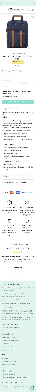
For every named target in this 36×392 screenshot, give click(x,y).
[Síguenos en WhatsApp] (21, 382)
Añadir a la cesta (18, 102)
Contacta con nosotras (8, 347)
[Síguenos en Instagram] (7, 382)
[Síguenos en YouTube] (16, 382)
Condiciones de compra (9, 331)
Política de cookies (7, 371)
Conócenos (5, 344)
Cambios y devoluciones (9, 337)
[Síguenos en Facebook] (2, 382)
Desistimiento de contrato (9, 361)
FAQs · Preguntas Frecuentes (10, 328)
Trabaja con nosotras (8, 350)
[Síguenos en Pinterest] (12, 382)
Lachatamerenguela (18, 53)
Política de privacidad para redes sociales (14, 377)
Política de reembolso (8, 365)
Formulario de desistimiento (10, 340)
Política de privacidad (8, 374)
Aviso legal (5, 358)
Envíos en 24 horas (7, 334)
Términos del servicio (8, 368)
